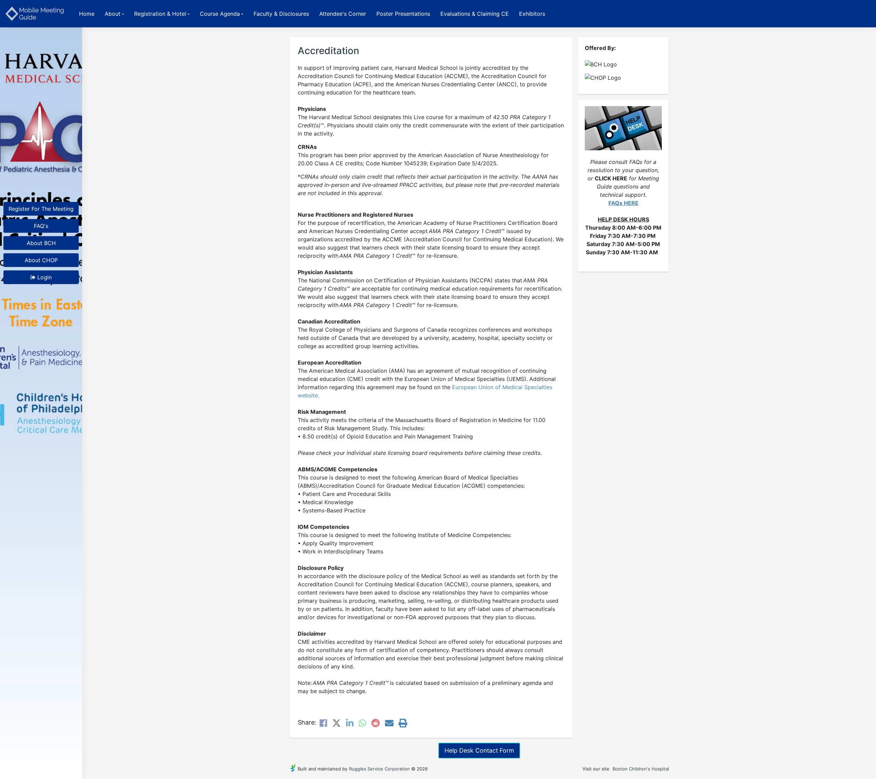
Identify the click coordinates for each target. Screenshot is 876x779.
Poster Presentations (403, 13)
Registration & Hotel (160, 13)
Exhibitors (532, 13)
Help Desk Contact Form (479, 750)
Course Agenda (220, 13)
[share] (323, 724)
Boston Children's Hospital (641, 768)
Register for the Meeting (41, 208)
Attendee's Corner (342, 13)
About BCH (41, 243)
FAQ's (41, 225)
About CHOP (41, 260)
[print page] (403, 724)
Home (86, 13)
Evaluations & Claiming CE (474, 13)
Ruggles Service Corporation (379, 768)
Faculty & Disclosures (281, 13)
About (112, 13)
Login (44, 277)
